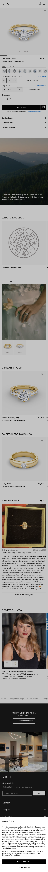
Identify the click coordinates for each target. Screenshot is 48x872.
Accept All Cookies (24, 862)
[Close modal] (24, 436)
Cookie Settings (24, 867)
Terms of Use (15, 855)
